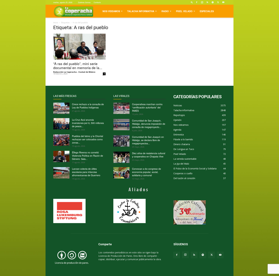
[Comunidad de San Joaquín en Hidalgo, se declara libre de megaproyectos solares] (121, 141)
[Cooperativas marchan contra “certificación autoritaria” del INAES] (121, 108)
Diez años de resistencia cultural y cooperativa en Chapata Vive (148, 155)
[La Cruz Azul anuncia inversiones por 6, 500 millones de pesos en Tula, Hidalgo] (61, 123)
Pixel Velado (184, 11)
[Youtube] (223, 2)
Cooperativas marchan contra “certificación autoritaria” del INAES (147, 107)
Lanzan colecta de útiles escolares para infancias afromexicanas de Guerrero (86, 172)
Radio (165, 11)
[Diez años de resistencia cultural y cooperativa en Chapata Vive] (121, 157)
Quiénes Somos (84, 2)
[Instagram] (202, 2)
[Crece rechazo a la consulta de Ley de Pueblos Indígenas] (61, 108)
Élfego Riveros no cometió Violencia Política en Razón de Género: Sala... (87, 155)
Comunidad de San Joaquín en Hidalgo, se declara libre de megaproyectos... (148, 140)
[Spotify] (212, 2)
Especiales (207, 11)
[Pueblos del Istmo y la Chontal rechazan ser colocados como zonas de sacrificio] (61, 140)
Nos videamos (111, 11)
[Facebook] (196, 2)
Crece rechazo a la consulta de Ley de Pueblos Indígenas (88, 106)
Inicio (55, 22)
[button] (191, 2)
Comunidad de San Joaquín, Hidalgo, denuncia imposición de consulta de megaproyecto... (148, 124)
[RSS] (207, 2)
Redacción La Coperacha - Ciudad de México (74, 72)
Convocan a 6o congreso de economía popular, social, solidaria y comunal (146, 172)
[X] (218, 2)
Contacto (97, 2)
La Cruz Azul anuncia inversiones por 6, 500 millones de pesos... (88, 123)
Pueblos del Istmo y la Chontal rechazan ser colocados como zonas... (87, 139)
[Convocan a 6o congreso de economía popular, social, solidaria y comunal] (121, 172)
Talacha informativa (140, 11)
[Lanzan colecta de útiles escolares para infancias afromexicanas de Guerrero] (61, 172)
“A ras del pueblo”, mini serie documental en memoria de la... (77, 65)
